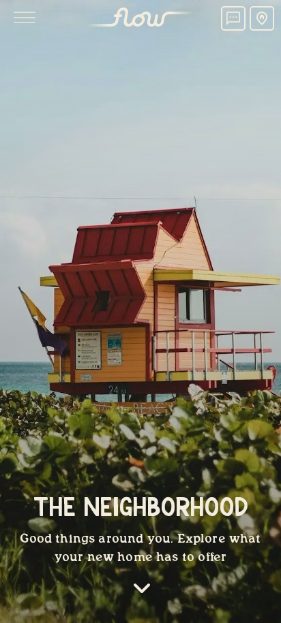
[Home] (140, 18)
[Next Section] (142, 590)
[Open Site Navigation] (24, 19)
